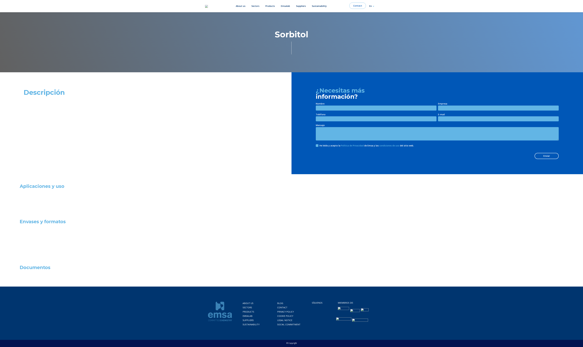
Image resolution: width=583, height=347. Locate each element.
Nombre (320, 104)
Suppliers (301, 6)
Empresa (442, 104)
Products (270, 6)
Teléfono (321, 114)
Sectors (255, 6)
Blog (280, 303)
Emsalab (285, 6)
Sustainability (319, 6)
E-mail (441, 114)
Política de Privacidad (352, 145)
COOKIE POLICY (285, 316)
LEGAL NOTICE (284, 320)
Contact (282, 307)
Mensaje (320, 125)
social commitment (288, 324)
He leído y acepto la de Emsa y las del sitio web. (366, 145)
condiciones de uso (389, 145)
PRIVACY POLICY (285, 311)
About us (240, 6)
